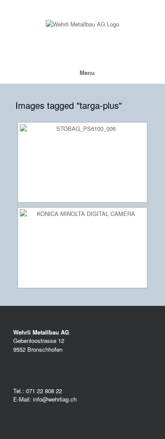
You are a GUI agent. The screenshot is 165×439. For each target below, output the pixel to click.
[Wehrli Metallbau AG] (82, 24)
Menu (87, 72)
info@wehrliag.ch (54, 399)
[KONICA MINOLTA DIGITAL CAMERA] (82, 247)
